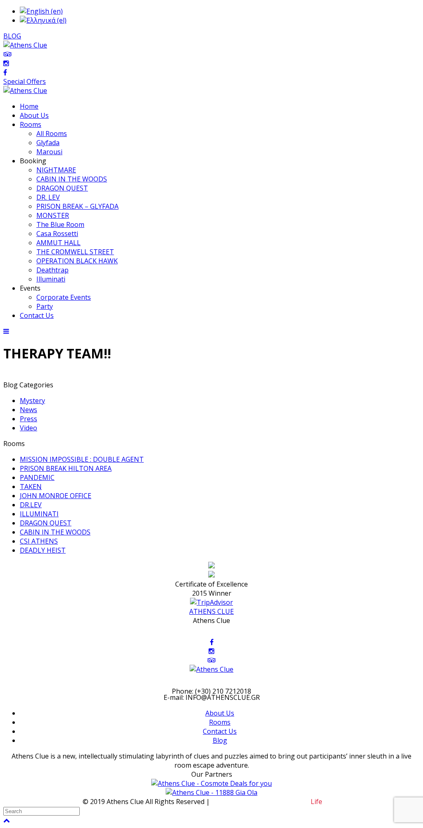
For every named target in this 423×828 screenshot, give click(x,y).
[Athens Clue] (25, 90)
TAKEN (31, 486)
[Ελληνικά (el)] (43, 20)
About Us (219, 713)
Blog (220, 740)
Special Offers (24, 81)
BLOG (12, 36)
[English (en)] (41, 11)
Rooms (220, 722)
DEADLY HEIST (43, 550)
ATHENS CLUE (211, 611)
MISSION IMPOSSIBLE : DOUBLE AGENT (82, 459)
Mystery (32, 400)
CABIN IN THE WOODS (55, 532)
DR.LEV (31, 504)
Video (28, 427)
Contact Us (220, 731)
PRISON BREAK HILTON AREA (66, 468)
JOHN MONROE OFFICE (55, 495)
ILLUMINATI (39, 513)
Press (28, 418)
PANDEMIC (37, 477)
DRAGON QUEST (45, 522)
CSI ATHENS (39, 541)
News (28, 409)
